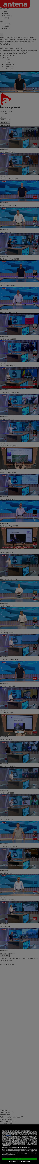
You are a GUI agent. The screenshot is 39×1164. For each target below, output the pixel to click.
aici (19, 1141)
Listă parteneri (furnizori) (6, 1155)
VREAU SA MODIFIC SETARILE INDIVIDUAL (19, 1161)
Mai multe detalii (8, 1135)
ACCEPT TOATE (19, 1159)
